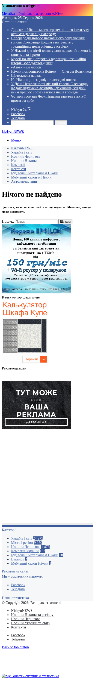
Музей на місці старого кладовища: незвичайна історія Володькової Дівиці (48, 61)
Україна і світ (21, 152)
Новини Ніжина (24, 161)
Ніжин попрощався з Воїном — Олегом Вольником (51, 71)
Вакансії (17, 559)
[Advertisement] (47, 477)
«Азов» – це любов (26, 67)
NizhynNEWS (22, 148)
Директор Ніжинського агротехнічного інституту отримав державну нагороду (50, 32)
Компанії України (25, 551)
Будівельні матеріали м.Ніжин (34, 173)
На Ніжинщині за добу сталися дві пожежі (44, 80)
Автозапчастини (24, 181)
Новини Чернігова (25, 156)
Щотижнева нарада (26, 75)
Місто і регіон (22, 543)
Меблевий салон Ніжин (29, 563)
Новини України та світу (30, 623)
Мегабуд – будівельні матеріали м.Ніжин (33, 13)
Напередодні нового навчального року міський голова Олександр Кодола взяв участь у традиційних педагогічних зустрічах (48, 42)
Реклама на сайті (15, 571)
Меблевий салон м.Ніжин (31, 177)
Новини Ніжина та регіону (32, 615)
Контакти (18, 169)
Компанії (18, 165)
